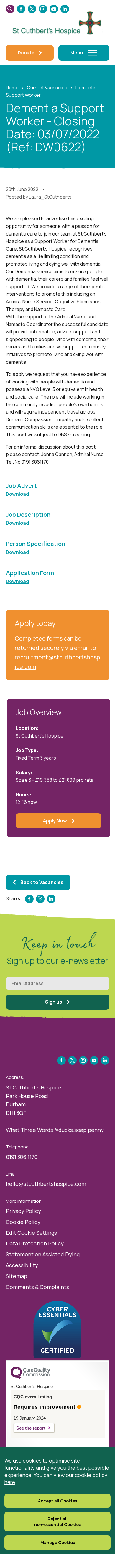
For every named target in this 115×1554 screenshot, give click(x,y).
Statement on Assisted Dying (43, 1254)
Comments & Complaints (37, 1286)
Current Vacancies (47, 87)
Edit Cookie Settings (31, 1232)
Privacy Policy (23, 1210)
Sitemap (16, 1276)
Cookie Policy (23, 1221)
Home (12, 87)
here (9, 1482)
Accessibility (22, 1265)
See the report (30, 1427)
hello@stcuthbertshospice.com (46, 1183)
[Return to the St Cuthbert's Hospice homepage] (57, 22)
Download (17, 494)
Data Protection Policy (35, 1243)
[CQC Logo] (30, 1377)
